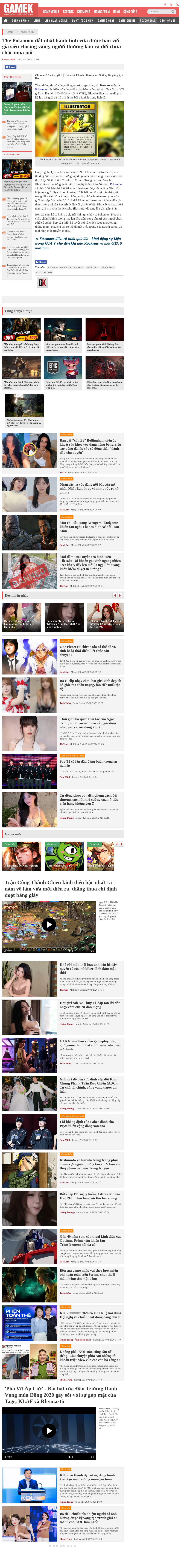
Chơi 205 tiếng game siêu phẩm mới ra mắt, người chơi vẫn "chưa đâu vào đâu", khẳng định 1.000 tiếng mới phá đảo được (17, 203)
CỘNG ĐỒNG (130, 11)
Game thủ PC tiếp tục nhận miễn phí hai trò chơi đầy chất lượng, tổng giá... (62, 385)
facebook (165, 5)
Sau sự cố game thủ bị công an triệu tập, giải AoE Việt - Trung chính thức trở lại (17, 108)
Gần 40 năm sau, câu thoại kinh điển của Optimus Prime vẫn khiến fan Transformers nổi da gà (90, 1240)
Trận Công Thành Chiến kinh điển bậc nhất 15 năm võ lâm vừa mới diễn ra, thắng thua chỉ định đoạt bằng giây (61, 888)
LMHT (37, 20)
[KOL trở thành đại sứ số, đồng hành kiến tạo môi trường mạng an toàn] (29, 1485)
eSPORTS (68, 11)
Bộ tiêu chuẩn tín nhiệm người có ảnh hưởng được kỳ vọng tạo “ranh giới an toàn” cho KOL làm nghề (89, 1518)
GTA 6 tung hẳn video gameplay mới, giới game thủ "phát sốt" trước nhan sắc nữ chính (90, 1045)
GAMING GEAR (106, 20)
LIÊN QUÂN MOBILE (56, 20)
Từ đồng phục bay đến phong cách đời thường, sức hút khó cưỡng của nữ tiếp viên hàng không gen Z (89, 799)
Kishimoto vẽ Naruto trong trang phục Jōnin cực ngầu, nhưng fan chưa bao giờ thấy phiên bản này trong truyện (90, 1164)
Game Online (79, 703)
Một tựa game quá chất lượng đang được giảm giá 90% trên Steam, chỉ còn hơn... (21, 347)
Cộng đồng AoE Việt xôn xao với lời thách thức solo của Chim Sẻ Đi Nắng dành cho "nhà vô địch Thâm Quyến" (18, 141)
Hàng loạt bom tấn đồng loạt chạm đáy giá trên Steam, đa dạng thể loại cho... (104, 385)
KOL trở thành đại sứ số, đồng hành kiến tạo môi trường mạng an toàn (87, 1477)
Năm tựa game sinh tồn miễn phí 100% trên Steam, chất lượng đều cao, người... (62, 347)
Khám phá (98, 1339)
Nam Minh (65, 777)
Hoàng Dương (67, 817)
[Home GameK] (5, 20)
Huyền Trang (66, 1501)
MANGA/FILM (102, 11)
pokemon (53, 267)
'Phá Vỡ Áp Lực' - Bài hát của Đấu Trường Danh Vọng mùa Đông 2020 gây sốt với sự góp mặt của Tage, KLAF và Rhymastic (61, 1395)
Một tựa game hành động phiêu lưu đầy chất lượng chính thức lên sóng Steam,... (21, 385)
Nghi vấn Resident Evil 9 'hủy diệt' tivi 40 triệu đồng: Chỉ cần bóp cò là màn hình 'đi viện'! (18, 220)
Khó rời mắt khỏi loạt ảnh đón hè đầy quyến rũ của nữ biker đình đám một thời (88, 969)
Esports (75, 777)
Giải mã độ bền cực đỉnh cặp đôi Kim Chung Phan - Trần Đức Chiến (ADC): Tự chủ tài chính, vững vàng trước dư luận (89, 1085)
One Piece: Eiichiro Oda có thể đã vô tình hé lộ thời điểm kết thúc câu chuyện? (88, 651)
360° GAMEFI (168, 20)
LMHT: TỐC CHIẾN (83, 20)
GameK (10, 32)
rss (177, 5)
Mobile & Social (78, 586)
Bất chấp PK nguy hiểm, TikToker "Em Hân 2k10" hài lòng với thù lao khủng (90, 1196)
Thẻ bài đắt (91, 267)
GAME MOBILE (51, 11)
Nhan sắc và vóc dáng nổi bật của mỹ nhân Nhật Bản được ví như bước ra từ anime (89, 488)
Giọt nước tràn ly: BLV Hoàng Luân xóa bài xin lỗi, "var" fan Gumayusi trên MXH (17, 235)
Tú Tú (63, 472)
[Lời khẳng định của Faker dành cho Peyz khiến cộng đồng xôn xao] (29, 1132)
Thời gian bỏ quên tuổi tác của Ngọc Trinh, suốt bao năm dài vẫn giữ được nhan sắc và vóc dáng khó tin (88, 723)
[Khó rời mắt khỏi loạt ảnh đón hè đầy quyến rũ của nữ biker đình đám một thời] (29, 979)
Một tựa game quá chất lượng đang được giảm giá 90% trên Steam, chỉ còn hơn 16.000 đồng (17, 185)
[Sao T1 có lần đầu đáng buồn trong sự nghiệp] (29, 771)
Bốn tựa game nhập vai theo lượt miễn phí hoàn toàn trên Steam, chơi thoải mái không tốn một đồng (89, 1274)
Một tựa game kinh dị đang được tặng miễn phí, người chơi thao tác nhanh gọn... (104, 347)
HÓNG (116, 11)
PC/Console (28, 32)
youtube (171, 5)
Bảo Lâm (64, 509)
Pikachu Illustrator (71, 267)
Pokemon (41, 89)
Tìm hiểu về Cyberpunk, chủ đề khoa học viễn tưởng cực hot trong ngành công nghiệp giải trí (18, 125)
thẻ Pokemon (107, 267)
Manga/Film (74, 472)
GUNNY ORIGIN (21, 20)
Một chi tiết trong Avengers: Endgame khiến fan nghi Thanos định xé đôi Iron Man (89, 527)
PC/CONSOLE (148, 20)
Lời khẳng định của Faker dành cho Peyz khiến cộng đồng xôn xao (87, 1124)
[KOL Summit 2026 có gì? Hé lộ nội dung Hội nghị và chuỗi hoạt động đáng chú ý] (29, 1323)
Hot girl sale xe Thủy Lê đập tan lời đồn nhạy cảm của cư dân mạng (90, 1005)
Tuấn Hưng (65, 703)
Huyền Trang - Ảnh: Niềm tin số (75, 1339)
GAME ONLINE (127, 20)
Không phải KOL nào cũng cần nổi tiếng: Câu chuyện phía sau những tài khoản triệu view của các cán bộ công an (90, 1356)
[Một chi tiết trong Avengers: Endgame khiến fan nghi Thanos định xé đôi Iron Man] (29, 532)
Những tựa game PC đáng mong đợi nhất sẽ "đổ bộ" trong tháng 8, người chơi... (24, 423)
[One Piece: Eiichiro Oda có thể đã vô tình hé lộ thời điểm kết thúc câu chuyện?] (29, 656)
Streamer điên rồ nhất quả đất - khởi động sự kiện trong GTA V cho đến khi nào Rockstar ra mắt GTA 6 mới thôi (78, 243)
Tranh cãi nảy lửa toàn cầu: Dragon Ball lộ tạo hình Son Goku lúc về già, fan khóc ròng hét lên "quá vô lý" (18, 270)
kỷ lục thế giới (44, 272)
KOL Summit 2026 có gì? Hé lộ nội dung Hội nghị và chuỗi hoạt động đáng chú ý (90, 1315)
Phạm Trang (66, 1379)
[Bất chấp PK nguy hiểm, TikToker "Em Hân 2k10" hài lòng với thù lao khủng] (29, 1208)
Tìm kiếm (173, 11)
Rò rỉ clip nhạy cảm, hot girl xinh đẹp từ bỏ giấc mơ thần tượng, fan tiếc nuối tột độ (90, 685)
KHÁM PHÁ (83, 11)
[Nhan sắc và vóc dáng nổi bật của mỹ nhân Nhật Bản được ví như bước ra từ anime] (29, 494)
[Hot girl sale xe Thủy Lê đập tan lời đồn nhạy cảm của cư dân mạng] (29, 1017)
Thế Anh (64, 586)
